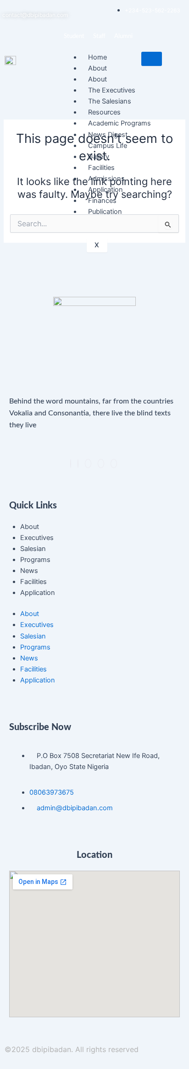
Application (37, 593)
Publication (105, 211)
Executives (37, 538)
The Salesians (109, 101)
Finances (102, 200)
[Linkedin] (88, 463)
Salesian (33, 549)
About (29, 527)
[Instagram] (101, 463)
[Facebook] (70, 463)
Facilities (101, 168)
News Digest (108, 135)
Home (97, 57)
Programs (35, 560)
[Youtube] (114, 463)
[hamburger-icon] (151, 59)
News (29, 571)
